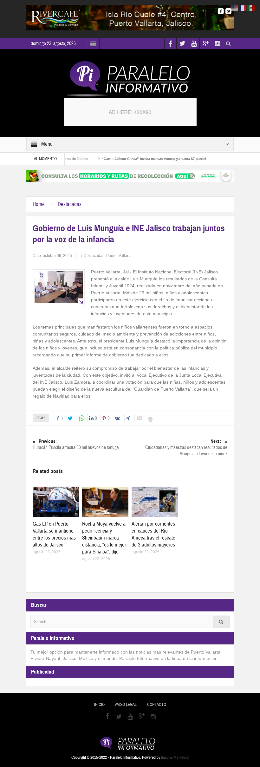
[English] (235, 7)
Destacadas (69, 204)
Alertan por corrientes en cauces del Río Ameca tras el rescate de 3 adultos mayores (153, 534)
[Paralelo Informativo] (130, 78)
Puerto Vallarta (119, 255)
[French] (243, 7)
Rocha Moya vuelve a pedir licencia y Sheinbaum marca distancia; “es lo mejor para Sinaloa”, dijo (104, 538)
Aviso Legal (126, 704)
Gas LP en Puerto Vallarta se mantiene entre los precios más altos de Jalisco (54, 534)
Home (39, 204)
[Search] (221, 622)
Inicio (99, 704)
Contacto (156, 704)
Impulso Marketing (175, 757)
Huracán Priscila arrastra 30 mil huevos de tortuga (76, 444)
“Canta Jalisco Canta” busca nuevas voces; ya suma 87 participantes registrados (157, 159)
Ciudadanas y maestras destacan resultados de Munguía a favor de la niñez (186, 447)
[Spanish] (251, 7)
